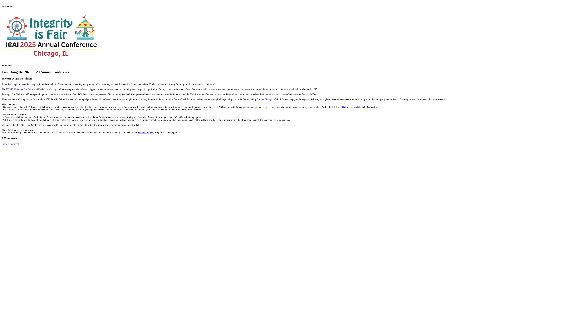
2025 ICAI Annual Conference (20, 89)
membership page (146, 132)
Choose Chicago (264, 99)
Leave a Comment (10, 144)
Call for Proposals (350, 107)
